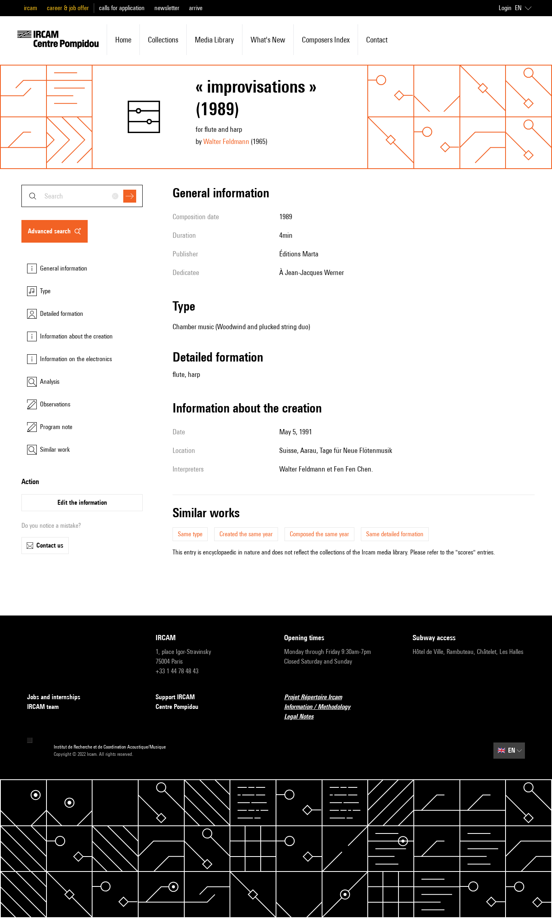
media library (214, 39)
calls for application (122, 8)
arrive (195, 8)
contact (377, 39)
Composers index (326, 39)
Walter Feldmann (226, 141)
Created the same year (246, 534)
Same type (190, 534)
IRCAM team (43, 707)
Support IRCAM (175, 697)
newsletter (166, 8)
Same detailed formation (394, 534)
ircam (30, 8)
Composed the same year (319, 534)
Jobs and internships (53, 697)
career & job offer (68, 8)
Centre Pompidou (177, 707)
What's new (268, 39)
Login (505, 8)
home (123, 39)
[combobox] (82, 196)
